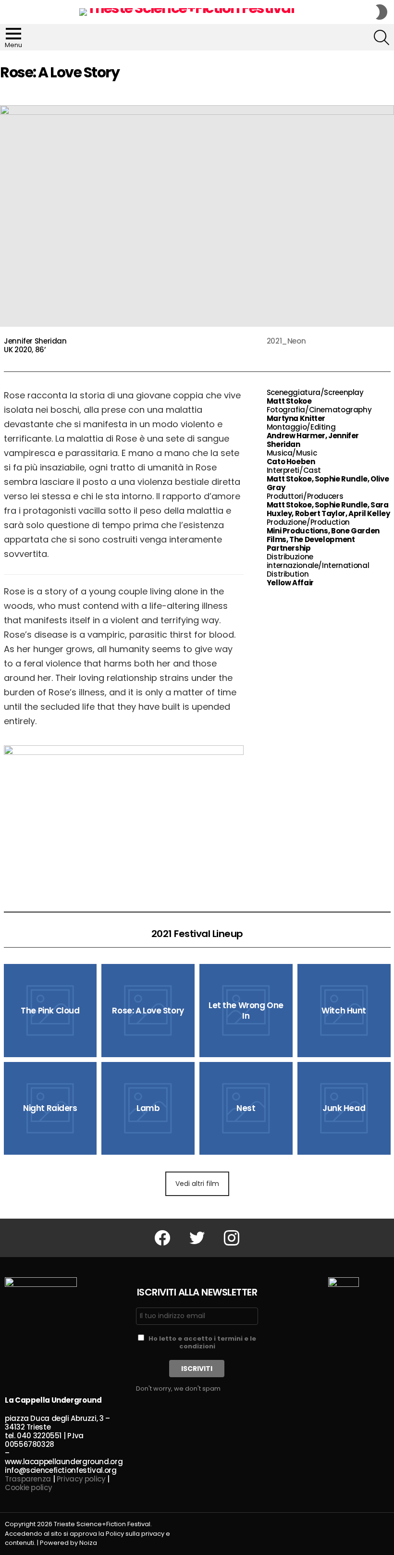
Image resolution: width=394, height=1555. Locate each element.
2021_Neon (286, 341)
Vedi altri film (197, 1183)
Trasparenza (28, 1479)
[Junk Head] (344, 1108)
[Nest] (246, 1108)
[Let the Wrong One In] (246, 1010)
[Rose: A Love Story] (148, 1010)
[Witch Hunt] (344, 1010)
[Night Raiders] (50, 1108)
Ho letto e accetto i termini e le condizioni (202, 1342)
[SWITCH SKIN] (381, 12)
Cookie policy (28, 1487)
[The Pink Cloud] (50, 1010)
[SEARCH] (381, 37)
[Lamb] (148, 1108)
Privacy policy (81, 1479)
